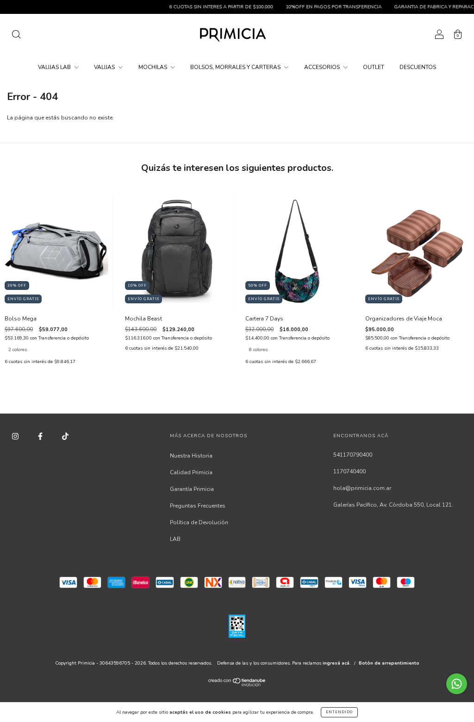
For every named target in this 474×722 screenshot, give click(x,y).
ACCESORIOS (322, 67)
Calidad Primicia (191, 472)
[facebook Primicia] (41, 436)
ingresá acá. (337, 663)
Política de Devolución (199, 522)
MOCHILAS (153, 67)
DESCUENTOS (417, 67)
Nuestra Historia (191, 455)
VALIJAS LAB (55, 67)
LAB (175, 539)
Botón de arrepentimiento (389, 663)
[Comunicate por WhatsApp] (456, 683)
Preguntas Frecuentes (197, 505)
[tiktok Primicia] (65, 436)
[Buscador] (16, 36)
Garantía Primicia (192, 489)
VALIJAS (105, 67)
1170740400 (349, 471)
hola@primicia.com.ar (362, 488)
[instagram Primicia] (16, 436)
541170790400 (352, 454)
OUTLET (373, 67)
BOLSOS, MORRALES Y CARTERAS (236, 67)
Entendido (339, 712)
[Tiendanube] (237, 684)
